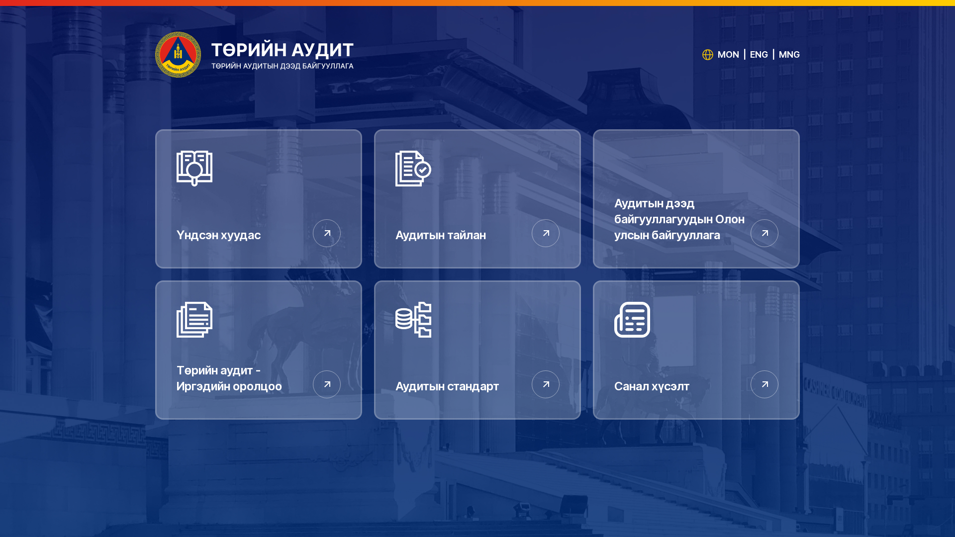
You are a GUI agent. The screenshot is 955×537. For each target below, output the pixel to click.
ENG (759, 54)
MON (728, 54)
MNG (789, 54)
